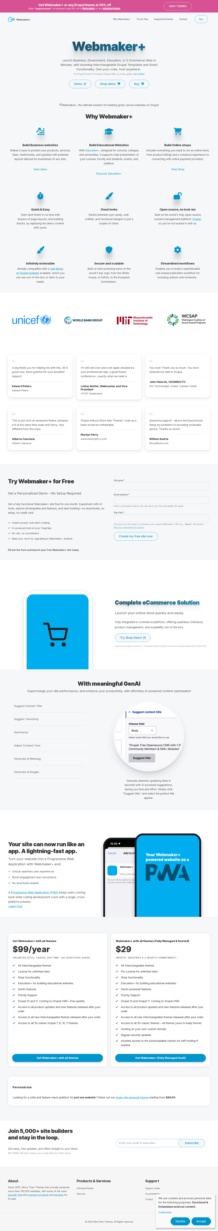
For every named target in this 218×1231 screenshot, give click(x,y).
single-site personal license (132, 1097)
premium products (38, 1194)
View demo (40, 169)
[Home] (11, 19)
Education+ (92, 150)
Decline (180, 1221)
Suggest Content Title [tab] (28, 706)
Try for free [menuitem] (142, 19)
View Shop (177, 169)
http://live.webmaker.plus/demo (129, 527)
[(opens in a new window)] (109, 105)
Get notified (138, 74)
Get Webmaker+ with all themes (57, 1057)
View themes (178, 6)
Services (81, 1193)
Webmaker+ (88, 8)
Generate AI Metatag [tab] (27, 758)
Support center (152, 1188)
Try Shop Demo (131, 637)
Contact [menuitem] (183, 19)
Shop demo (108, 84)
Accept (201, 1221)
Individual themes (85, 1188)
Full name (118, 480)
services (58, 1194)
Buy (137, 84)
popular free (15, 1194)
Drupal (196, 219)
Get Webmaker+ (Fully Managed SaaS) (160, 1057)
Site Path (118, 512)
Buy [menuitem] (201, 19)
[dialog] (185, 1211)
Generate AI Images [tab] (26, 772)
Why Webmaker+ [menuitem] (122, 19)
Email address (121, 494)
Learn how (15, 906)
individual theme (111, 8)
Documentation (152, 1193)
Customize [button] (164, 1212)
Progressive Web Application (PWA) (34, 892)
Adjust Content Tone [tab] (27, 745)
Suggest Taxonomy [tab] (26, 719)
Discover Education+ (109, 173)
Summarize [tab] (21, 732)
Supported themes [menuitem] (163, 19)
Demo (78, 84)
